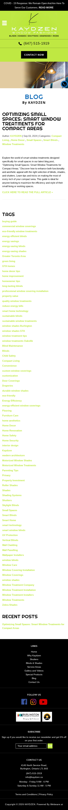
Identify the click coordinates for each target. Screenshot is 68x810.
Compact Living (11, 360)
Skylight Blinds (10, 505)
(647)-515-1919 (34, 773)
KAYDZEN (30, 804)
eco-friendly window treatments (19, 231)
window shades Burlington (17, 326)
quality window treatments (16, 301)
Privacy (6, 475)
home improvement (13, 276)
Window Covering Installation (18, 570)
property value (10, 296)
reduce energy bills (12, 306)
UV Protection (10, 535)
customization (10, 375)
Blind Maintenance (12, 345)
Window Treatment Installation (19, 590)
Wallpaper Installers (13, 555)
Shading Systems (12, 495)
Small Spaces (34, 140)
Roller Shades (10, 485)
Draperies (7, 385)
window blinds (10, 560)
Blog (34, 678)
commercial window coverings (19, 226)
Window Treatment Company (18, 585)
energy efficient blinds (14, 236)
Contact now (34, 54)
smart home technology (15, 311)
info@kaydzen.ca (34, 777)
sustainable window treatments (19, 321)
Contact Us (34, 682)
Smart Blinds (50, 140)
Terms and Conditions (26, 794)
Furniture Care (10, 415)
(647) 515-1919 (36, 43)
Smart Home (9, 520)
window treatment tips (14, 335)
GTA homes (8, 266)
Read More (46, 7)
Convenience (9, 365)
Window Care (9, 565)
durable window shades (15, 390)
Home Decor (18, 140)
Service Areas (34, 667)
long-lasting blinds (12, 286)
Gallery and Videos (34, 670)
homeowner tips (11, 281)
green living (8, 261)
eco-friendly (8, 395)
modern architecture (13, 455)
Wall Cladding (9, 545)
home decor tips (11, 271)
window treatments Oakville (17, 341)
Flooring (7, 410)
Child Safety (9, 355)
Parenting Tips (10, 470)
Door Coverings (11, 380)
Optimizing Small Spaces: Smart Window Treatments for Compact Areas (31, 121)
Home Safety (9, 435)
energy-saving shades (14, 251)
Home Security (10, 440)
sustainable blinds (12, 316)
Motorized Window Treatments (19, 465)
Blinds (5, 350)
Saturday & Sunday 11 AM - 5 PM (34, 785)
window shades (10, 580)
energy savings (10, 241)
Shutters (7, 500)
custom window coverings (16, 370)
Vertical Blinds (10, 540)
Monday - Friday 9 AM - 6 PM (34, 781)
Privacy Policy (46, 794)
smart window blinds (13, 530)
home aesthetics (11, 420)
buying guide (9, 221)
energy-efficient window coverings (21, 405)
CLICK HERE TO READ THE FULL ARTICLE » (27, 192)
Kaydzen (7, 450)
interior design (10, 445)
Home (34, 651)
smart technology (12, 525)
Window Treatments (13, 144)
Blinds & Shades (34, 663)
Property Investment (13, 480)
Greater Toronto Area (14, 256)
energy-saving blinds (13, 246)
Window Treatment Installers (18, 595)
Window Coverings (12, 575)
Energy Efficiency (12, 400)
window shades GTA (13, 331)
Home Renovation (12, 430)
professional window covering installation (25, 291)
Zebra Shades (9, 604)
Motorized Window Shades (17, 460)
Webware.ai (56, 804)
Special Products (34, 674)
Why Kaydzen (34, 655)
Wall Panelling (10, 550)
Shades (6, 490)
